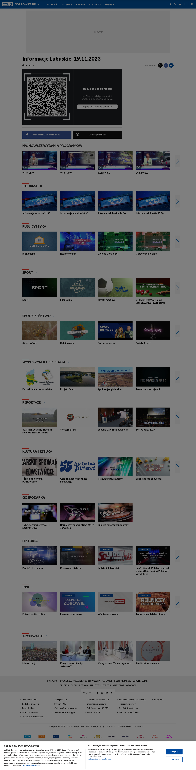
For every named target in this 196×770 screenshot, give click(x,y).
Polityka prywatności (31, 765)
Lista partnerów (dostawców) (100, 759)
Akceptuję (174, 752)
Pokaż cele (174, 759)
